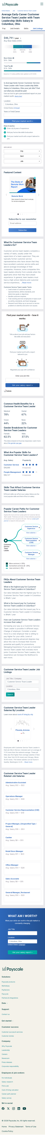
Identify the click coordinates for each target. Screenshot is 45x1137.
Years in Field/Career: (12, 112)
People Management (12, 472)
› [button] (38, 194)
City (21, 151)
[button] (4, 28)
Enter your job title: (23, 376)
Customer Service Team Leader (26, 11)
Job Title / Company (14, 679)
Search (10, 694)
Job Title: (11, 929)
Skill (21, 156)
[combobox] (22, 104)
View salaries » (31, 533)
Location (9, 686)
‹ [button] (6, 194)
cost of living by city (25, 714)
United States (6, 11)
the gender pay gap (15, 443)
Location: (7, 101)
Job (14, 11)
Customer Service (11, 465)
